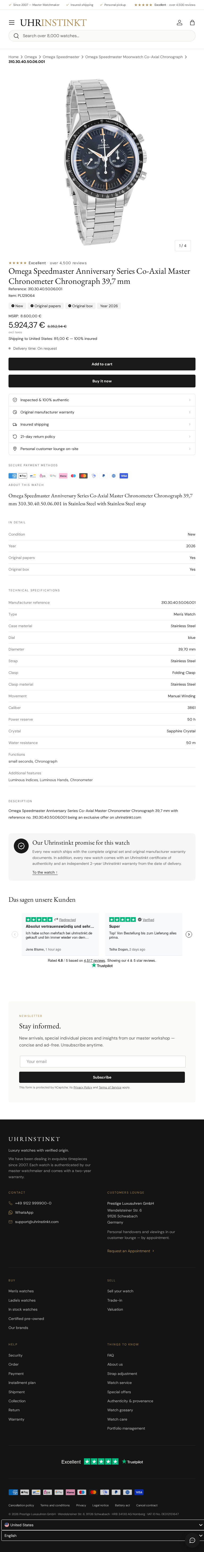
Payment (16, 1373)
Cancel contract (147, 1505)
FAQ (110, 1355)
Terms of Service (110, 1087)
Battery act (122, 1505)
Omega (30, 56)
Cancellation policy (21, 1505)
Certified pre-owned (26, 1318)
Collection (17, 1401)
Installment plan (22, 1382)
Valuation (115, 1309)
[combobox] (102, 35)
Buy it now (102, 381)
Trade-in (114, 1300)
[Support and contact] (192, 1540)
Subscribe (102, 1077)
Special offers (119, 1391)
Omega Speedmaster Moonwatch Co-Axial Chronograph (134, 56)
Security (15, 1355)
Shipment (16, 1391)
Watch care (117, 1419)
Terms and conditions (55, 1505)
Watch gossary (120, 1410)
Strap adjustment (122, 1373)
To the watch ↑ (45, 872)
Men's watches (21, 1291)
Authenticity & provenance (130, 1401)
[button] (192, 22)
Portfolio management (126, 1428)
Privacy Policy (83, 1087)
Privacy (81, 1505)
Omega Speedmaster (61, 56)
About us (115, 1364)
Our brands (18, 1327)
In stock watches (22, 1309)
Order (13, 1364)
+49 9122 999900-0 (33, 1203)
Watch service (119, 1382)
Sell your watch (120, 1291)
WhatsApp (24, 1212)
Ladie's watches (22, 1300)
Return (14, 1410)
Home (13, 56)
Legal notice (100, 1505)
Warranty (16, 1419)
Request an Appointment (128, 1251)
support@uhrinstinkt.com (36, 1221)
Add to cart (102, 364)
